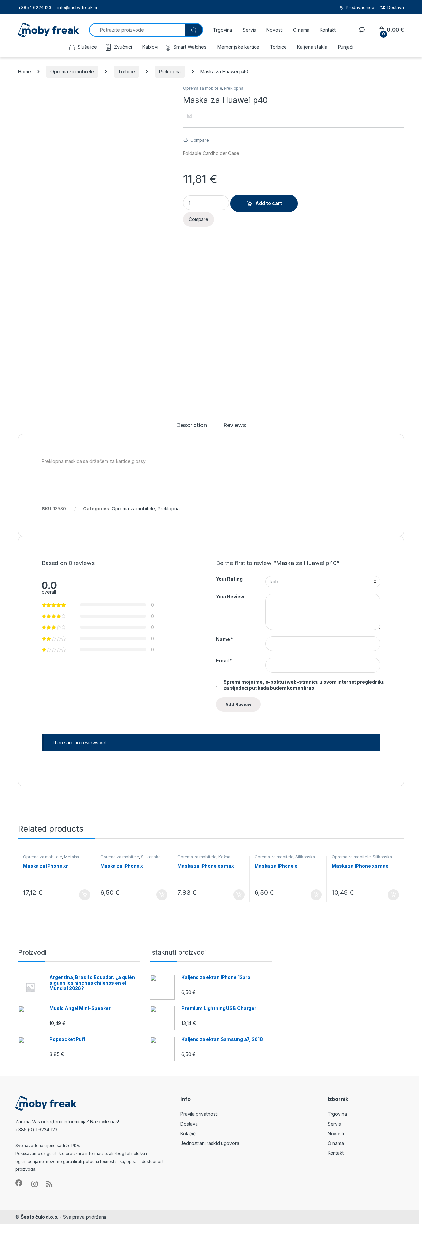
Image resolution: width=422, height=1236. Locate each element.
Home (24, 71)
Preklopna (170, 71)
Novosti (274, 30)
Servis (249, 30)
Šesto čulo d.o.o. (40, 1217)
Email (224, 660)
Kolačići (188, 1133)
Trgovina (222, 30)
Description (191, 425)
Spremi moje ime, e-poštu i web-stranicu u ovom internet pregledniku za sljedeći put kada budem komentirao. (304, 685)
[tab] (191, 428)
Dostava (395, 7)
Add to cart (269, 203)
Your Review (230, 596)
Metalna (71, 856)
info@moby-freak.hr (77, 7)
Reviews (234, 425)
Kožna (224, 856)
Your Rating (229, 579)
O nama (301, 30)
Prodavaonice (360, 7)
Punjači (345, 47)
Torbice (278, 47)
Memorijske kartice (238, 47)
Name (224, 639)
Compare (199, 140)
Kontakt (328, 30)
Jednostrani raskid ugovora (209, 1143)
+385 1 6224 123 (34, 7)
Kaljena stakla (312, 47)
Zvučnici (123, 47)
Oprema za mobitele (72, 71)
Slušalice (87, 47)
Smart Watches (190, 47)
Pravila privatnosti (199, 1114)
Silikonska (151, 856)
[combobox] (137, 30)
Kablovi (150, 47)
